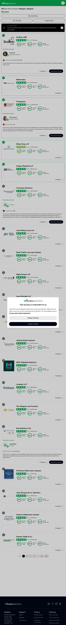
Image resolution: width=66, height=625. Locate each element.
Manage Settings (33, 318)
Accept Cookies (33, 324)
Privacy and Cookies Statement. (20, 313)
